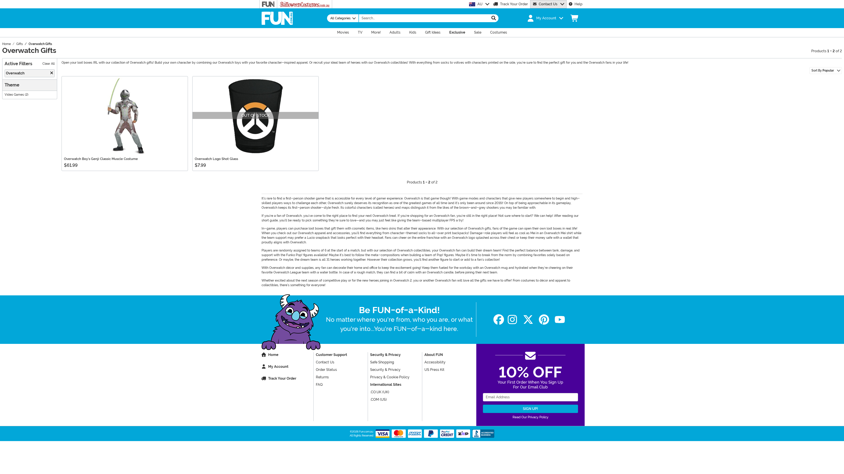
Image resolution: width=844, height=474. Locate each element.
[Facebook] (498, 319)
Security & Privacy (385, 370)
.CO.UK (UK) (379, 392)
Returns (322, 377)
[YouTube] (560, 319)
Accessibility (435, 362)
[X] (528, 319)
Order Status (326, 370)
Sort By (822, 70)
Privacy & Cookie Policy (389, 377)
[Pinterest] (544, 319)
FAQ (319, 384)
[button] (545, 18)
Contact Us (548, 4)
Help (578, 4)
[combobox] (424, 18)
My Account (278, 366)
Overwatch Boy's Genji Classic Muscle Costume (101, 159)
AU (479, 4)
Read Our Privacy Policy (530, 417)
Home (273, 355)
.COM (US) (378, 399)
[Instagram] (512, 319)
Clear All (48, 64)
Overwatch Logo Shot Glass (216, 159)
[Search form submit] (493, 18)
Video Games (14, 95)
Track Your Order (514, 4)
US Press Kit (434, 370)
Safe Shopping (382, 362)
